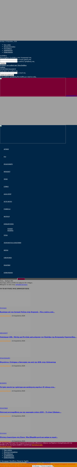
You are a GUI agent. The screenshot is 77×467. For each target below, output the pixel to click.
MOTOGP (7, 216)
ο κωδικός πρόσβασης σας (25, 61)
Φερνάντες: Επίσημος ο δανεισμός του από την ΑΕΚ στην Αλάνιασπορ (28, 362)
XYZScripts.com (47, 462)
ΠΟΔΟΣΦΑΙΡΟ (8, 164)
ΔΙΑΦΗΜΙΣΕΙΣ (8, 50)
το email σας (21, 73)
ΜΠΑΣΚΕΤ (7, 171)
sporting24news (5, 316)
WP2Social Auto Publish (31, 462)
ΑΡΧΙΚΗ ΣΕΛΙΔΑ (21, 284)
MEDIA (6, 250)
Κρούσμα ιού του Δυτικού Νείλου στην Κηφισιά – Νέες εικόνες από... (27, 312)
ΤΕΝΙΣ (6, 179)
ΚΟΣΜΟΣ (10, 230)
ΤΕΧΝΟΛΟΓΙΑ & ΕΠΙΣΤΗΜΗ (12, 242)
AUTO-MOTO (8, 201)
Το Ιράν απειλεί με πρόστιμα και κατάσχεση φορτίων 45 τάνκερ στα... (27, 387)
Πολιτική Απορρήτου (9, 46)
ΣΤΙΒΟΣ (6, 186)
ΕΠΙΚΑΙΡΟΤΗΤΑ (9, 224)
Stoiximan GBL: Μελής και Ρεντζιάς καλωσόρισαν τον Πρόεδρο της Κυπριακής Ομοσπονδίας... (38, 337)
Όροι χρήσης (7, 45)
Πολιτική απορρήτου (46, 466)
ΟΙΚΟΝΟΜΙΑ (8, 257)
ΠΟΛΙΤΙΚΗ (7, 265)
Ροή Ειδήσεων (8, 48)
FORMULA (7, 209)
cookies (2, 67)
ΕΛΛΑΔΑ (10, 228)
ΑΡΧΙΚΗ (6, 149)
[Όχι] (53, 466)
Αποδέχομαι (36, 466)
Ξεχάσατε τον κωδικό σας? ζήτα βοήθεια (13, 65)
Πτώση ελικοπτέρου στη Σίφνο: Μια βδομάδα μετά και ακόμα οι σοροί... (29, 437)
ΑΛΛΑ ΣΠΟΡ (7, 194)
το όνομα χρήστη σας (24, 59)
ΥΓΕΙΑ (6, 235)
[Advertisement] (38, 111)
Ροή (5, 156)
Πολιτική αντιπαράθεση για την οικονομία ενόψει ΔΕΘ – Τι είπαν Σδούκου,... (30, 412)
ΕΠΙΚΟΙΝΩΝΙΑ (8, 52)
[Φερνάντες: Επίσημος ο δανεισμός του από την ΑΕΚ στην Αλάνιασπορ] (15, 356)
